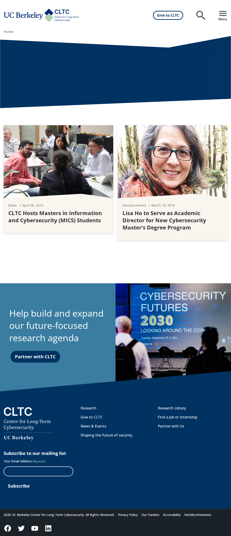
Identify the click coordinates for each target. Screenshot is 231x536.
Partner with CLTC (35, 357)
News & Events (93, 426)
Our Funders (150, 515)
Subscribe (19, 486)
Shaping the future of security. (107, 435)
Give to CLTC (168, 15)
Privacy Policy (128, 515)
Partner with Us (171, 426)
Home (8, 32)
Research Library (172, 408)
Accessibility (172, 515)
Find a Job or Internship (177, 417)
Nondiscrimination (197, 515)
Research (88, 408)
